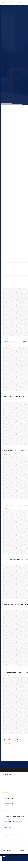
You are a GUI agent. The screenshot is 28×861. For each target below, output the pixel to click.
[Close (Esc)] (0, 856)
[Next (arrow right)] (1, 859)
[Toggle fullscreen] (3, 856)
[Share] (1, 856)
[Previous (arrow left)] (0, 859)
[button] (4, 746)
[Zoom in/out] (4, 856)
